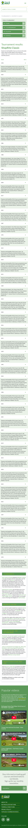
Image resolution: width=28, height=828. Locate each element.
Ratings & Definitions (8, 804)
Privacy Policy (6, 809)
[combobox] (13, 23)
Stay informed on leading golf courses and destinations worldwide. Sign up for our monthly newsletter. (14, 778)
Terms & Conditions (8, 807)
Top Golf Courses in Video (9, 811)
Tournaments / (6, 16)
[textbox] (7, 23)
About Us (4, 802)
